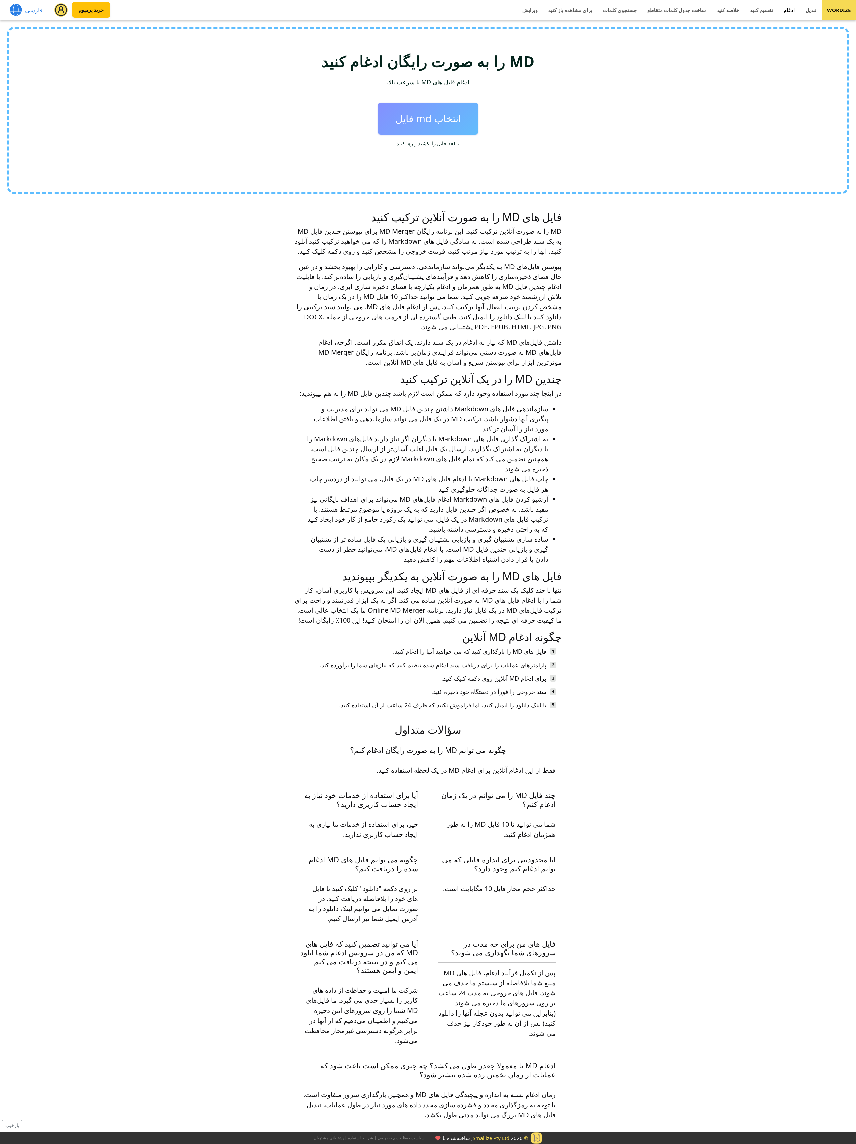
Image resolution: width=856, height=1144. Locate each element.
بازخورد (12, 1125)
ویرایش (530, 10)
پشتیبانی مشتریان (329, 1138)
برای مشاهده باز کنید (570, 10)
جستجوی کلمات (620, 10)
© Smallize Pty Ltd (500, 1138)
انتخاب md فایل (428, 118)
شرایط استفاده (360, 1138)
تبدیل (811, 10)
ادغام (789, 10)
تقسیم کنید (761, 10)
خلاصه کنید (728, 10)
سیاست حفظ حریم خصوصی (401, 1138)
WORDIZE (839, 10)
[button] (61, 10)
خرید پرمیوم (91, 10)
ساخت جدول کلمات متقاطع (676, 10)
